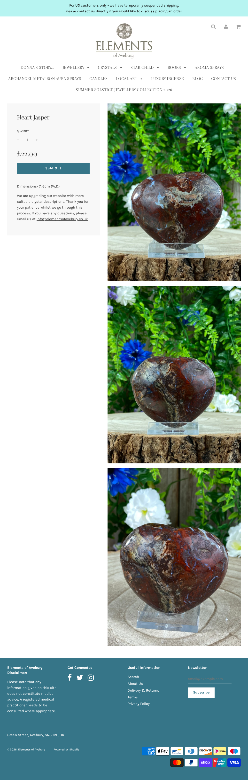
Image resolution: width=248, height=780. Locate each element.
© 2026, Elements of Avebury (26, 749)
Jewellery (74, 67)
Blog (197, 78)
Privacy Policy (139, 704)
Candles (98, 78)
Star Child (143, 67)
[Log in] (226, 26)
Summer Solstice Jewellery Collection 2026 (124, 89)
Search (133, 677)
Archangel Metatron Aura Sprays (44, 78)
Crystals (108, 67)
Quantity (23, 131)
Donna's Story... (37, 67)
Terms (133, 697)
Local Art (127, 78)
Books (175, 67)
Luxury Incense (167, 78)
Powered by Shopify (66, 749)
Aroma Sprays (209, 67)
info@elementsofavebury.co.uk (62, 219)
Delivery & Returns (143, 690)
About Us (135, 683)
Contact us (223, 78)
